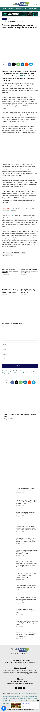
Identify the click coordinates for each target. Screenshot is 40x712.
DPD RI (22, 76)
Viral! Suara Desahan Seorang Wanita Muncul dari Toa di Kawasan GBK (28, 291)
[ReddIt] (27, 64)
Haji (12, 215)
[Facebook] (9, 64)
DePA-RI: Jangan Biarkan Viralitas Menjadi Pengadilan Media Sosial (26, 586)
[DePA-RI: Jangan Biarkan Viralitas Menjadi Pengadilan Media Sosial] (8, 590)
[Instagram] (19, 688)
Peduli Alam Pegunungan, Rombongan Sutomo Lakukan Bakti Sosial (10, 271)
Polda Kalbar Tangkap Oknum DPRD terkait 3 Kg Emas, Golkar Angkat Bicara (27, 622)
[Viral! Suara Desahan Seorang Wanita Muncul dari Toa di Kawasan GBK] (29, 282)
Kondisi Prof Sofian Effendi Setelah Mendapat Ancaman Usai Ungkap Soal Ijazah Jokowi (10, 291)
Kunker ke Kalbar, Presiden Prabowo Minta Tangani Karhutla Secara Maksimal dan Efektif (27, 551)
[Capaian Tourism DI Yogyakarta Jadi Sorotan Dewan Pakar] (8, 516)
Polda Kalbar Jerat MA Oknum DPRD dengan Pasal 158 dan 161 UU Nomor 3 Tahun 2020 (27, 575)
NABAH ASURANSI (7, 255)
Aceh (35, 86)
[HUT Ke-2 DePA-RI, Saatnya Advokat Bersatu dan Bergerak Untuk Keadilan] (8, 614)
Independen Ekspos (27, 696)
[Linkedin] (22, 64)
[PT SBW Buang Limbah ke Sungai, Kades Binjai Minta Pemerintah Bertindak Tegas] (8, 637)
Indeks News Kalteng (14, 696)
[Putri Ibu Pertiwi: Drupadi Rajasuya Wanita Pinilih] (20, 401)
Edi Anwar (10, 31)
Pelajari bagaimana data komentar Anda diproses (17, 373)
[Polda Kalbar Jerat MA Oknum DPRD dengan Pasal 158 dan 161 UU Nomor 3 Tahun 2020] (8, 578)
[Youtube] (24, 688)
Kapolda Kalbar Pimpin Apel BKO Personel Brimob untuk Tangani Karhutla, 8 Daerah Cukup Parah (26, 539)
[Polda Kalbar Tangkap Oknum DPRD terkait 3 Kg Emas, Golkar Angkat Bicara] (8, 625)
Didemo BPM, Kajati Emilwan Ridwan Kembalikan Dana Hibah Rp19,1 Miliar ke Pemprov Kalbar (26, 502)
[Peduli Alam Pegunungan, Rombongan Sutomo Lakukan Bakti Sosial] (11, 262)
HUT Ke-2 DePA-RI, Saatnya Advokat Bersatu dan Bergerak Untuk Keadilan (27, 611)
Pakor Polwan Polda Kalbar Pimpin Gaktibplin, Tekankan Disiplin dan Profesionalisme (26, 599)
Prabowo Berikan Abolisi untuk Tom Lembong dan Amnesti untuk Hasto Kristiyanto (29, 271)
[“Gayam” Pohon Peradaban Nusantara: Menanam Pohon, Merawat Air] (8, 493)
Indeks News (25, 693)
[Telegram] (31, 64)
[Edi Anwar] (3, 31)
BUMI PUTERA (15, 252)
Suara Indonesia (18, 698)
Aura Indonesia (28, 698)
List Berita (10, 698)
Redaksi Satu (16, 693)
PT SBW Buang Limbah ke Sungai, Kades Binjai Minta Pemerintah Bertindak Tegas (26, 634)
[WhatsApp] (18, 64)
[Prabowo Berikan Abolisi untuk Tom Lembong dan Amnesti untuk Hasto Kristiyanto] (29, 262)
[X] (14, 64)
